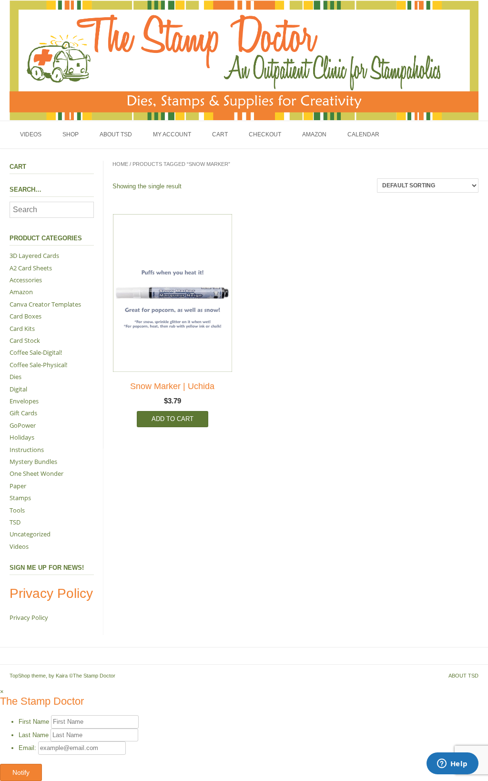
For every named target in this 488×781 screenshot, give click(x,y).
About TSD (116, 134)
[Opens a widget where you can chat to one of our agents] (452, 764)
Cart (220, 134)
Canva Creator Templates (45, 304)
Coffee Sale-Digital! (36, 352)
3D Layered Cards (34, 255)
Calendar (363, 134)
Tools (17, 510)
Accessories (26, 280)
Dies (15, 376)
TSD (15, 522)
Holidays (22, 437)
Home (120, 164)
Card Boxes (25, 316)
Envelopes (24, 401)
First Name (34, 721)
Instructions (27, 449)
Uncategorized (30, 534)
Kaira (62, 675)
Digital (18, 389)
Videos (30, 134)
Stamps (20, 497)
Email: (28, 747)
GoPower (23, 425)
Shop (70, 134)
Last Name (34, 735)
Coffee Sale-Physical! (38, 364)
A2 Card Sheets (31, 268)
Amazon (314, 134)
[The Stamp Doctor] (244, 60)
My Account (172, 134)
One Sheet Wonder (36, 473)
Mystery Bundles (33, 461)
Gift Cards (23, 413)
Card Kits (22, 328)
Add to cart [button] (172, 418)
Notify (21, 772)
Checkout (265, 134)
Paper (18, 486)
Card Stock (25, 340)
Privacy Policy (29, 617)
